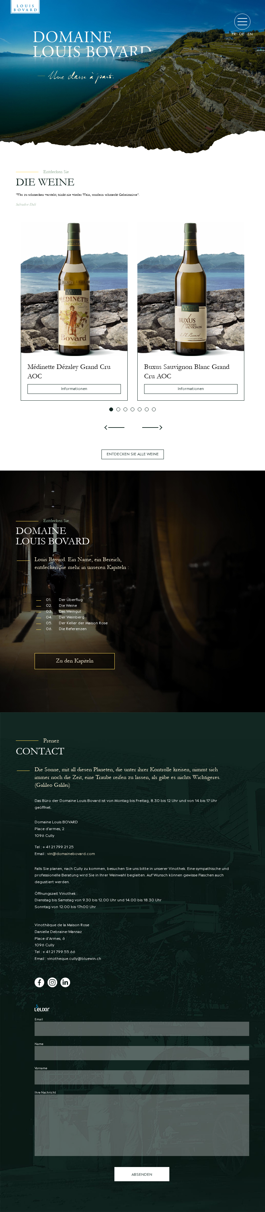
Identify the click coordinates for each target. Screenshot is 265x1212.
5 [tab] (140, 409)
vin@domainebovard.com (71, 853)
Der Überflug (64, 599)
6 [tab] (147, 409)
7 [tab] (154, 409)
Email (39, 1019)
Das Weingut (63, 611)
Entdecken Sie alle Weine (133, 453)
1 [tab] (111, 409)
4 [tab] (132, 409)
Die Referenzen (66, 628)
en (250, 33)
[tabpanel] (74, 311)
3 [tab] (125, 409)
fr (234, 33)
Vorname (41, 1067)
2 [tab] (118, 409)
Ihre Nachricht (45, 1092)
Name (39, 1043)
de (241, 33)
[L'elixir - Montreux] (132, 1008)
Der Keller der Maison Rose (77, 622)
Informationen (74, 388)
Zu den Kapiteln (74, 660)
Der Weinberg (65, 617)
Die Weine (61, 605)
